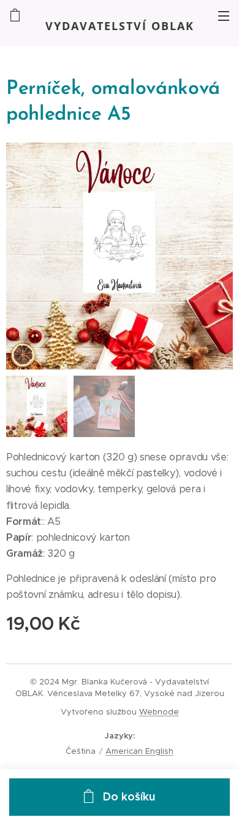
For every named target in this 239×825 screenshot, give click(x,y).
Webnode (159, 712)
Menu (223, 15)
